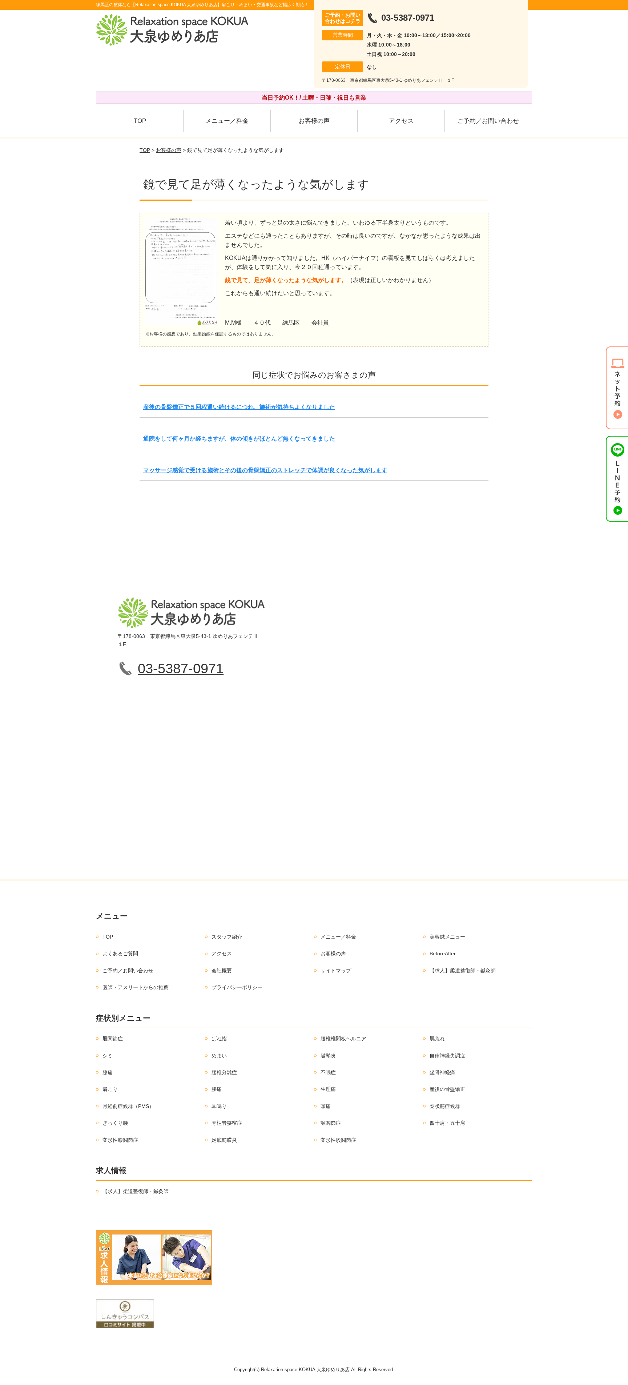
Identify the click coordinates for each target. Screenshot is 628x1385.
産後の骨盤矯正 (447, 1089)
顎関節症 (331, 1123)
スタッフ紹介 (227, 937)
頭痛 (326, 1106)
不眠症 (328, 1072)
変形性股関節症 (338, 1140)
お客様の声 (314, 120)
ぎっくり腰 (115, 1123)
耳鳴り (219, 1106)
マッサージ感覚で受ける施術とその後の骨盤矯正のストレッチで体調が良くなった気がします (265, 470)
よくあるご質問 (120, 953)
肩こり (110, 1089)
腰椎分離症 (224, 1072)
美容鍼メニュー (447, 937)
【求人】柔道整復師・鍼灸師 (463, 970)
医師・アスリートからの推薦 (135, 987)
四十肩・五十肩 (447, 1123)
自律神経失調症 (447, 1056)
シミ (107, 1056)
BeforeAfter (443, 953)
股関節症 (112, 1038)
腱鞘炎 (328, 1056)
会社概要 (222, 970)
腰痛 (217, 1089)
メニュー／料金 (227, 120)
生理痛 (328, 1089)
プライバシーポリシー (237, 987)
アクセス (401, 120)
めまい (219, 1056)
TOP (140, 120)
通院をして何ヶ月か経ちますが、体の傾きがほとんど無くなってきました (239, 438)
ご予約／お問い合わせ (488, 120)
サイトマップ (336, 970)
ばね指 (219, 1038)
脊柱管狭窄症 (227, 1123)
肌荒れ (437, 1038)
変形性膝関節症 (120, 1140)
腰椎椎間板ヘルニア (343, 1038)
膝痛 (107, 1072)
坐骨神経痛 (442, 1072)
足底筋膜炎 (224, 1140)
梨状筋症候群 (445, 1106)
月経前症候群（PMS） (128, 1106)
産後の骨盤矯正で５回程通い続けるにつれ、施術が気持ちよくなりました (239, 407)
